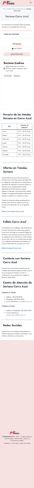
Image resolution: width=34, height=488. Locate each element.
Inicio (4, 9)
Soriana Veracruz (20, 9)
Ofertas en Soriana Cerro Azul (13, 211)
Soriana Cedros (13, 63)
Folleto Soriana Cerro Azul (11, 248)
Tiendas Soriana (11, 9)
